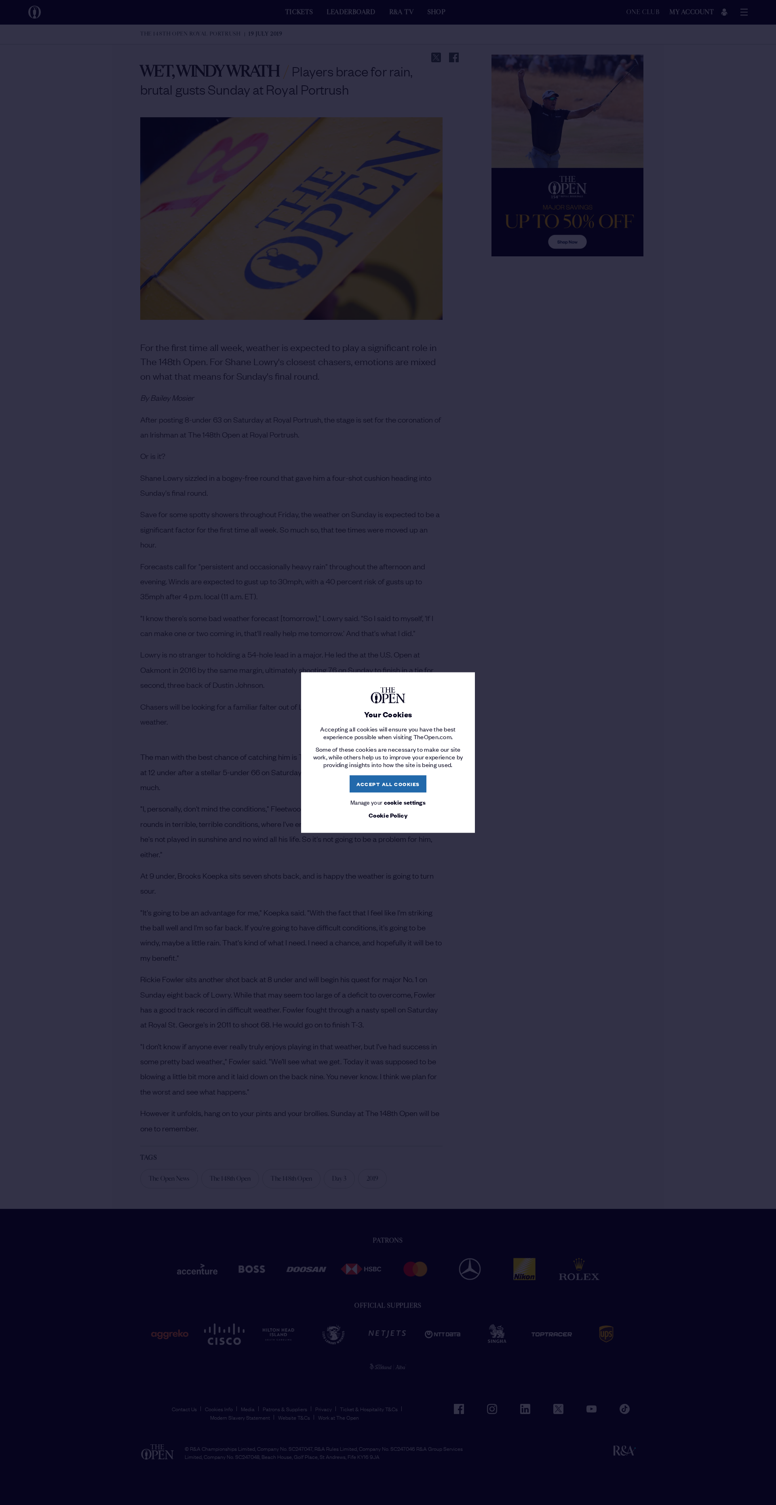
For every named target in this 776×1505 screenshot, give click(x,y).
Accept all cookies (388, 784)
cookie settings (405, 801)
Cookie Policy (388, 815)
